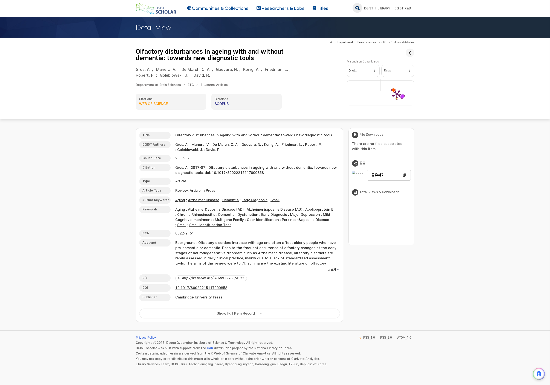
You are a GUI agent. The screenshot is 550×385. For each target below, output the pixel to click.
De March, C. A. (196, 69)
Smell (275, 200)
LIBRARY (384, 8)
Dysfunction (248, 215)
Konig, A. (251, 69)
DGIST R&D (402, 8)
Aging (180, 200)
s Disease (321, 220)
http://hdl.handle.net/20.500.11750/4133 (212, 278)
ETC (383, 42)
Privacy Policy (146, 337)
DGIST (368, 8)
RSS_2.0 (386, 337)
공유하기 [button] (377, 175)
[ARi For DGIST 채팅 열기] (539, 374)
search (357, 8)
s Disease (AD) (231, 210)
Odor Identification (263, 220)
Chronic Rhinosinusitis (196, 215)
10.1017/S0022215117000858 (201, 288)
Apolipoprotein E (319, 210)
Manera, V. (166, 69)
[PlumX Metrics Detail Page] (397, 94)
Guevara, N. (227, 69)
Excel (388, 71)
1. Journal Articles (402, 42)
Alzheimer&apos (202, 210)
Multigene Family (229, 220)
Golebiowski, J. (174, 75)
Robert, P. (145, 75)
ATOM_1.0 (404, 337)
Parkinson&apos (296, 220)
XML (353, 71)
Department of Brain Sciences (357, 42)
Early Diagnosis (254, 200)
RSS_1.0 (369, 337)
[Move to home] (331, 42)
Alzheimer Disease (203, 200)
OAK (210, 348)
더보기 (332, 269)
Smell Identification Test (210, 225)
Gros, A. (143, 69)
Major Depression (305, 215)
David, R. (202, 75)
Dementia (230, 200)
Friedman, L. (276, 69)
